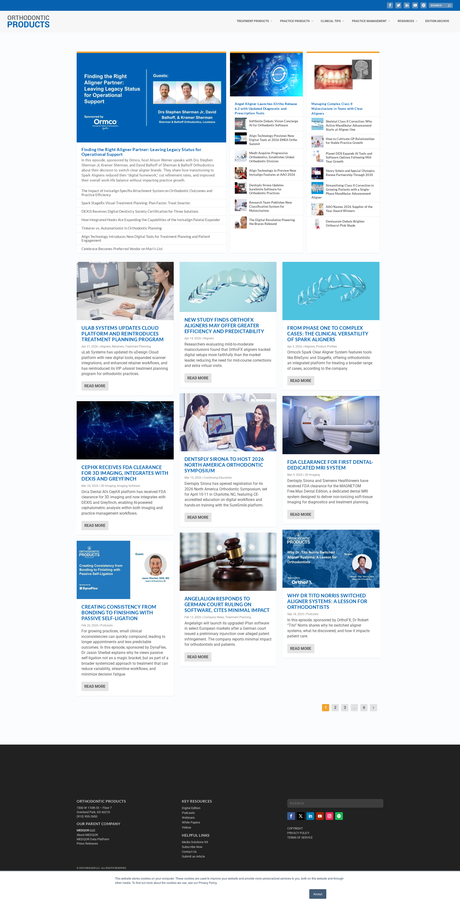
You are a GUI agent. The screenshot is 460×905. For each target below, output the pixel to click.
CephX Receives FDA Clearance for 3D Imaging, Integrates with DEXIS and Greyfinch (124, 473)
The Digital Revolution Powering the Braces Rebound (272, 222)
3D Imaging (108, 486)
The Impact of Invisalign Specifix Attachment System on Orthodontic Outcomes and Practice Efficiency (146, 192)
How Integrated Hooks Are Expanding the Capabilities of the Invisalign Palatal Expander (150, 219)
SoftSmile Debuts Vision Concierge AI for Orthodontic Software (273, 123)
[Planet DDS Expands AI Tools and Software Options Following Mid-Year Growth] (317, 156)
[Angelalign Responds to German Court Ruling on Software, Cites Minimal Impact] (228, 562)
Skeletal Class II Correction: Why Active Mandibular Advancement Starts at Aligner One (349, 125)
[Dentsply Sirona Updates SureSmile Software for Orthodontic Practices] (241, 188)
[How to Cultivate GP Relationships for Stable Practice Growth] (317, 141)
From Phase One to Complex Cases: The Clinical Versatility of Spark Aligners (327, 333)
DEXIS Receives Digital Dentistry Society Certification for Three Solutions (139, 211)
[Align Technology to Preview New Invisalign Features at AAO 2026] (241, 173)
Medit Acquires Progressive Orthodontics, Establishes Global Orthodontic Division (271, 157)
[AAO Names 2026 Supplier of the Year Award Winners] (317, 209)
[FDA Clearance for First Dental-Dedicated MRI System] (331, 425)
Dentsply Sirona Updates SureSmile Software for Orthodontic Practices (266, 189)
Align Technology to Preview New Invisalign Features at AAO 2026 (272, 172)
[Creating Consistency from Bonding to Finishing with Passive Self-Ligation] (125, 570)
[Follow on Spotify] (339, 816)
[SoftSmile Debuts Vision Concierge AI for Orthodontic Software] (241, 124)
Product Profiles (326, 346)
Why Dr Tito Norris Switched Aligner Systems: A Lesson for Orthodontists (327, 601)
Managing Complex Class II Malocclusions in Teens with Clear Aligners (337, 108)
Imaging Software (128, 486)
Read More (94, 386)
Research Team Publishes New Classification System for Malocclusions (270, 206)
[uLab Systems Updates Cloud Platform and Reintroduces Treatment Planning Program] (125, 291)
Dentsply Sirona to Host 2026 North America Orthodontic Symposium (224, 464)
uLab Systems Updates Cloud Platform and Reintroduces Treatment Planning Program (122, 333)
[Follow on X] (301, 816)
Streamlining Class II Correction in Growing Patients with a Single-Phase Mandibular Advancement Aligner (342, 191)
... (354, 707)
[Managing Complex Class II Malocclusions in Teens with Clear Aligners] (343, 74)
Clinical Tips (331, 21)
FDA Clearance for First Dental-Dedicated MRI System (330, 464)
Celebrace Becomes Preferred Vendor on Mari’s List (122, 249)
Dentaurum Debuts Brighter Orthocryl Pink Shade (345, 223)
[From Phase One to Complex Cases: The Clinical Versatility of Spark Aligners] (331, 291)
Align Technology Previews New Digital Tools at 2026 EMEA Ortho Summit (273, 140)
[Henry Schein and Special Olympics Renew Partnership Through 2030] (317, 173)
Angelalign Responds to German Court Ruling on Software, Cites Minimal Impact (227, 604)
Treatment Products (253, 21)
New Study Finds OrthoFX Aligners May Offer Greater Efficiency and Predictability (224, 325)
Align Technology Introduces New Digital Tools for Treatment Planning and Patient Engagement (145, 238)
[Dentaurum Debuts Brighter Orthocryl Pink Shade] (317, 224)
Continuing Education (218, 477)
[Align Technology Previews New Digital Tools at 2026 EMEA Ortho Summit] (241, 138)
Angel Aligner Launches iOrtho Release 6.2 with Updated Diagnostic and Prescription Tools (266, 108)
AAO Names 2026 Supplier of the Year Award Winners (349, 209)
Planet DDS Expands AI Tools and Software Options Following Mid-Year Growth (349, 158)
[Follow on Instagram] (329, 816)
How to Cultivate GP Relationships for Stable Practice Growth (350, 141)
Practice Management (369, 21)
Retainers (118, 346)
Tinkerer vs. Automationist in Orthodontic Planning (121, 228)
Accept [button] (317, 894)
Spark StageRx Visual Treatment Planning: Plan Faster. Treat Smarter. (136, 203)
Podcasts (106, 625)
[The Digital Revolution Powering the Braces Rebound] (241, 223)
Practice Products (295, 21)
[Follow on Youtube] (320, 816)
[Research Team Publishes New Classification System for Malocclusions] (241, 205)
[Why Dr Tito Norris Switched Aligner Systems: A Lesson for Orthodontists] (331, 559)
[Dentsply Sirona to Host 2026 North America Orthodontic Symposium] (228, 422)
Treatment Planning (138, 346)
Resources (406, 21)
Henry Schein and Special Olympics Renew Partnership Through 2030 (350, 173)
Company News (213, 617)
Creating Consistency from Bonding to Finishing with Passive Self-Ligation (118, 612)
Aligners (105, 346)
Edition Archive (437, 21)
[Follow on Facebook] (291, 816)
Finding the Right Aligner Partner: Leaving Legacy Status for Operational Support (141, 152)
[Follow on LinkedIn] (310, 816)
